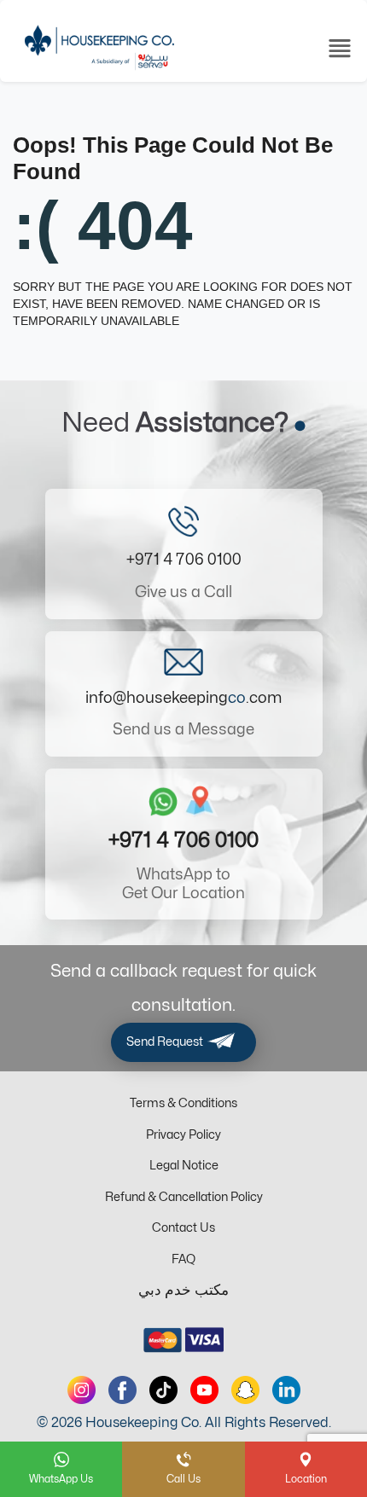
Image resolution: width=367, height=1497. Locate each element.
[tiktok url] (163, 1390)
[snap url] (245, 1390)
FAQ (183, 1259)
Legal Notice (183, 1165)
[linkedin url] (286, 1390)
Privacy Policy (183, 1134)
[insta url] (81, 1390)
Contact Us (183, 1227)
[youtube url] (204, 1390)
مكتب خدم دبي (183, 1290)
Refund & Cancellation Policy (184, 1197)
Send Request (166, 1041)
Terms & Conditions (183, 1103)
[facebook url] (122, 1390)
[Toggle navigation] (339, 47)
